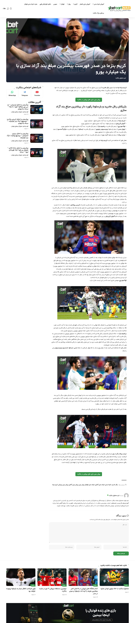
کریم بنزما (55, 485)
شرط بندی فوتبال (89, 485)
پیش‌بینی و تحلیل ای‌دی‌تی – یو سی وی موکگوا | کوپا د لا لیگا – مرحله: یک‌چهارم (18, 106)
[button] (8, 8)
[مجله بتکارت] (119, 9)
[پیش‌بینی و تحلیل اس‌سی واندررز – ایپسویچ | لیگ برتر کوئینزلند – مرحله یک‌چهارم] (36, 123)
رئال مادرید (115, 485)
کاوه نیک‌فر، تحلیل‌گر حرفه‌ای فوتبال (19, 112)
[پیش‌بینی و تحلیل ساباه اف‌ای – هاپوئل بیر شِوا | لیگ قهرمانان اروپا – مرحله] (36, 152)
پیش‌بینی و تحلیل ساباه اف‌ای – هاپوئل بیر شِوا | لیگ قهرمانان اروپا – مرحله (17, 150)
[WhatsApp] (12, 93)
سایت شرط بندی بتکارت (119, 60)
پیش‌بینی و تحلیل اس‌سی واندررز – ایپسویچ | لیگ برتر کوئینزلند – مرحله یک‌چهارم (17, 121)
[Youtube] (37, 93)
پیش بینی (81, 485)
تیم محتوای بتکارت (120, 78)
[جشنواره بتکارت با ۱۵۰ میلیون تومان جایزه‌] (114, 577)
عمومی (110, 60)
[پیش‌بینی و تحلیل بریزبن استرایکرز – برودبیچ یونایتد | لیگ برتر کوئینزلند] (36, 138)
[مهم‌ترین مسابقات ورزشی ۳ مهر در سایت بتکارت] (52, 577)
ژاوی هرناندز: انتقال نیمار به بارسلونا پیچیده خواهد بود (20, 589)
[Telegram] (25, 93)
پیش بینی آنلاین (73, 485)
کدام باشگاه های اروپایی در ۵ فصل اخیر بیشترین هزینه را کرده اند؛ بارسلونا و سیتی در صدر (83, 591)
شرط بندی (108, 485)
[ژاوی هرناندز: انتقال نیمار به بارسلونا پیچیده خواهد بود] (20, 577)
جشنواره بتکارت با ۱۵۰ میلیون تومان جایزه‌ (115, 588)
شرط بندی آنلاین (99, 485)
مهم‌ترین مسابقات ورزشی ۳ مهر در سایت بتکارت (53, 589)
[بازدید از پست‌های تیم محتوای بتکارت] (126, 495)
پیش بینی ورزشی (63, 485)
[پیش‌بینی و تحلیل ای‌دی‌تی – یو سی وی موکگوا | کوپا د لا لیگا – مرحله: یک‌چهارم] (36, 109)
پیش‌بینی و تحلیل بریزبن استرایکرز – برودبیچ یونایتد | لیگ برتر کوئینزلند (17, 135)
